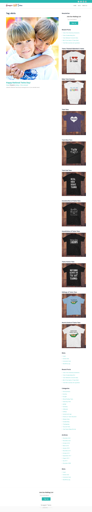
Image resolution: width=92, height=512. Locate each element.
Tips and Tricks (66, 427)
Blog (79, 5)
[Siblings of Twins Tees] (74, 305)
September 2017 (67, 456)
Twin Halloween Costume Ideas (70, 38)
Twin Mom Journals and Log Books (71, 43)
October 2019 (66, 443)
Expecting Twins (67, 401)
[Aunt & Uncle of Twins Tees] (74, 336)
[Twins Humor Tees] (74, 275)
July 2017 (65, 461)
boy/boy (65, 394)
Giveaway (65, 406)
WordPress (50, 507)
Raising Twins (66, 419)
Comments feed (67, 361)
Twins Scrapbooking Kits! (69, 35)
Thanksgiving (66, 424)
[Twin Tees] (74, 123)
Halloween (65, 409)
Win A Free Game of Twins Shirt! (71, 40)
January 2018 (66, 448)
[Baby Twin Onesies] (74, 92)
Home (74, 5)
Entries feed (66, 358)
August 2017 (66, 458)
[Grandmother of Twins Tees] (74, 214)
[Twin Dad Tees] (74, 184)
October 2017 (66, 453)
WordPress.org (66, 363)
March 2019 (66, 445)
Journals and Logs (67, 414)
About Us (84, 5)
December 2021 (67, 438)
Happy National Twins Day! (18, 82)
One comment (24, 85)
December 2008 (67, 463)
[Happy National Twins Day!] (32, 48)
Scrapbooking (66, 421)
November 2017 (67, 450)
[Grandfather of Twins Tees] (74, 244)
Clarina (41, 507)
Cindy (7, 85)
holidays (17, 85)
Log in (64, 356)
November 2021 (67, 440)
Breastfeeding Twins (68, 399)
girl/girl (64, 404)
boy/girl (65, 396)
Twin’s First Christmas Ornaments (71, 33)
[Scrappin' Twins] (14, 5)
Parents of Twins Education (69, 416)
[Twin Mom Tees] (74, 153)
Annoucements (66, 391)
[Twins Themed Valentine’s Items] (74, 62)
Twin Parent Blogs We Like (69, 429)
